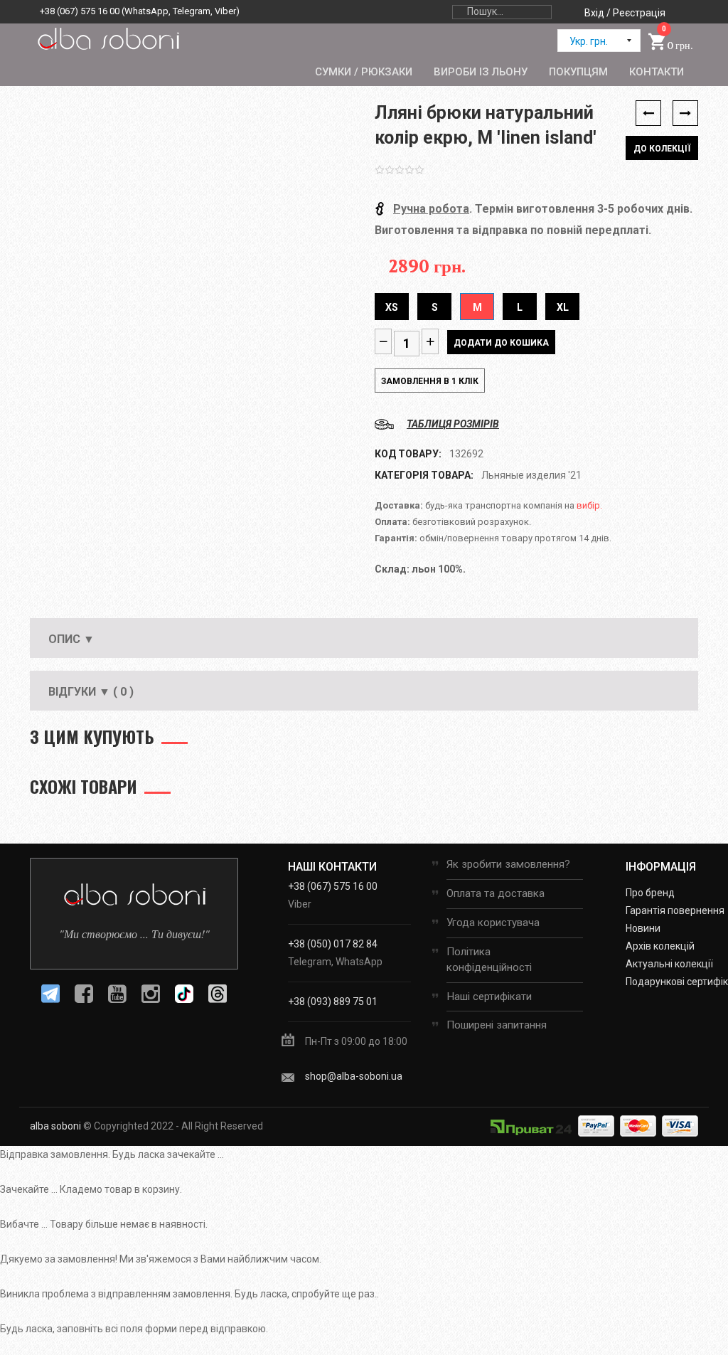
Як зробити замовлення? (508, 864)
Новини (643, 928)
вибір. (589, 505)
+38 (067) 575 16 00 (79, 11)
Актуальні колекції (669, 963)
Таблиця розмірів (453, 424)
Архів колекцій (660, 946)
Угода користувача (493, 922)
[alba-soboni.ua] (108, 38)
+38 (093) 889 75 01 (333, 1001)
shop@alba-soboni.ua (353, 1076)
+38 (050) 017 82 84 (333, 944)
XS (391, 307)
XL (563, 307)
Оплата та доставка (495, 893)
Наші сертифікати (489, 996)
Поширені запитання (496, 1025)
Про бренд (650, 892)
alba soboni (55, 1126)
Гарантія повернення (675, 910)
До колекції (661, 149)
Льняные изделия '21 (531, 475)
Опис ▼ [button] (71, 639)
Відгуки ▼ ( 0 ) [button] (91, 691)
